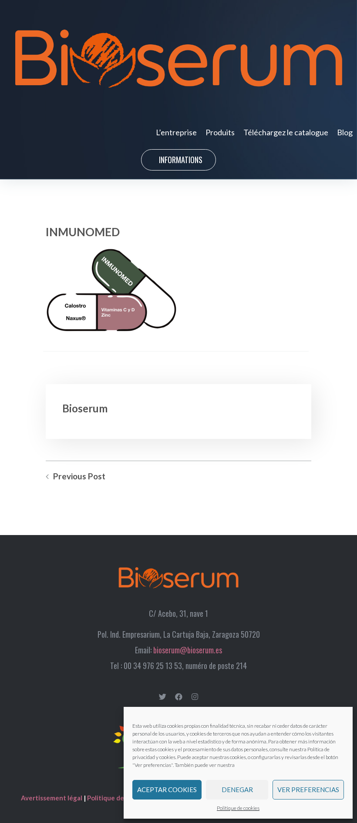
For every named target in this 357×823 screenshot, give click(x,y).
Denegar (237, 789)
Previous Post (79, 476)
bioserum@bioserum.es (187, 650)
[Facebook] (178, 696)
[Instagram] (195, 696)
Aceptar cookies (167, 789)
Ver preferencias (308, 789)
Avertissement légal (52, 798)
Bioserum (85, 408)
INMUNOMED (83, 232)
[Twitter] (162, 696)
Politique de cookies (238, 808)
